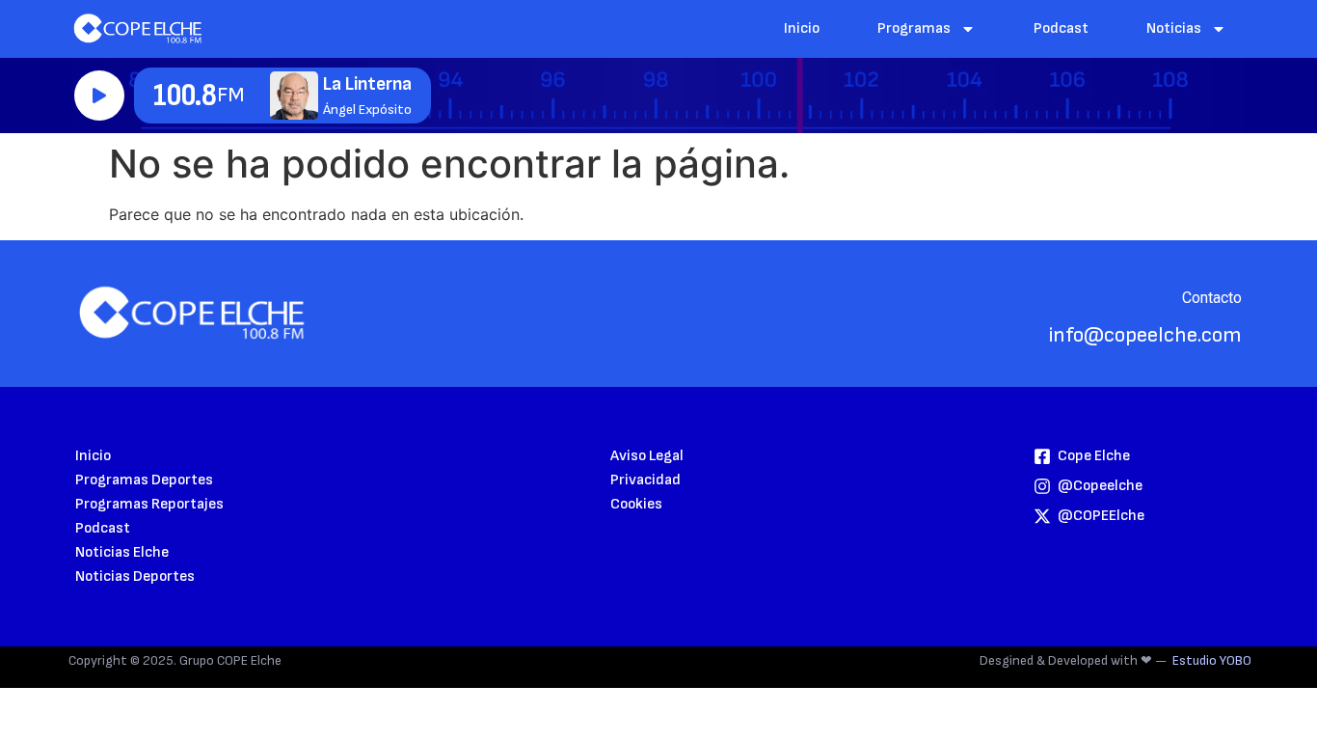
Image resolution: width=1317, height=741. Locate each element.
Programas (914, 28)
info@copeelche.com (1145, 335)
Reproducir (99, 95)
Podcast (1061, 28)
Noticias (1173, 28)
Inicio (802, 28)
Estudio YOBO (1211, 660)
